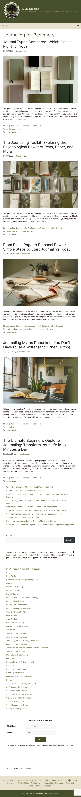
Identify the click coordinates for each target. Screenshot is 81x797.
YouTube (67, 555)
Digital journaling (13, 231)
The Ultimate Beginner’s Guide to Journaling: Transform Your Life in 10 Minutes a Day (34, 444)
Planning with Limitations (17, 673)
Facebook (57, 555)
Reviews (9, 680)
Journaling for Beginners (31, 126)
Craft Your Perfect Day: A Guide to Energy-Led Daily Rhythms (32, 507)
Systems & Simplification (16, 701)
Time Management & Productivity (20, 705)
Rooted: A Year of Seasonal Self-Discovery (24, 491)
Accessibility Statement (54, 783)
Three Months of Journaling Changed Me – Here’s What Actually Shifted (36, 510)
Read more (21, 119)
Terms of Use (22, 780)
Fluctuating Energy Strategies (18, 608)
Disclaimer (51, 780)
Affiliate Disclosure (38, 780)
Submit (41, 739)
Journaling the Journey (16, 651)
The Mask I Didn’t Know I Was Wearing (22, 517)
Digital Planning (12, 594)
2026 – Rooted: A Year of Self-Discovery (23, 569)
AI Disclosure (63, 780)
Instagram (10, 555)
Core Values (11, 583)
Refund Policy (36, 783)
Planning (10, 666)
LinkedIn (45, 555)
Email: (9, 733)
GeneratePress (53, 794)
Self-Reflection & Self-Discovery (51, 228)
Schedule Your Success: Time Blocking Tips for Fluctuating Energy (34, 514)
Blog (8, 126)
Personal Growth (46, 329)
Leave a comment (13, 132)
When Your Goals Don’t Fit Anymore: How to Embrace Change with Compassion (40, 525)
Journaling (15, 126)
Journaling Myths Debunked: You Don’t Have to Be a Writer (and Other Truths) (36, 344)
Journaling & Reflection (16, 633)
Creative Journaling (14, 587)
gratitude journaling (14, 329)
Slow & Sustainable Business (18, 698)
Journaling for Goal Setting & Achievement (24, 640)
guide (8, 129)
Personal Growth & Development (20, 662)
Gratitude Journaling (15, 623)
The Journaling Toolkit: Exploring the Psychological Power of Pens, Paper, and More (38, 147)
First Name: (12, 726)
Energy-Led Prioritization (16, 605)
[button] (78, 26)
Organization (11, 658)
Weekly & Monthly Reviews (17, 709)
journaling (16, 129)
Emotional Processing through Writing (22, 598)
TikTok (37, 555)
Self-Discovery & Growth (16, 691)
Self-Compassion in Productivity (19, 687)
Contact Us (48, 786)
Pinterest (20, 555)
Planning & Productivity (16, 669)
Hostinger (27, 768)
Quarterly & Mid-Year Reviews (19, 676)
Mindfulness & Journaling (17, 655)
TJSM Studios (30, 8)
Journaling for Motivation (16, 644)
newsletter (17, 558)
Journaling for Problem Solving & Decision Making (27, 648)
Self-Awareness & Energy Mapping (21, 683)
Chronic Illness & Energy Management (22, 580)
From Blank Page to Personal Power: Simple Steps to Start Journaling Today (37, 247)
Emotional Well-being (15, 601)
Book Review (11, 576)
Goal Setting (11, 615)
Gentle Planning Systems (17, 612)
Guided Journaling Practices (18, 626)
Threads (29, 555)
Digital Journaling (13, 590)
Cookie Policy (23, 783)
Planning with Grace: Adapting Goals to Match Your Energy (31, 521)
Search (9, 536)
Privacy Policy (9, 780)
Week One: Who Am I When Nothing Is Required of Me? (29, 487)
